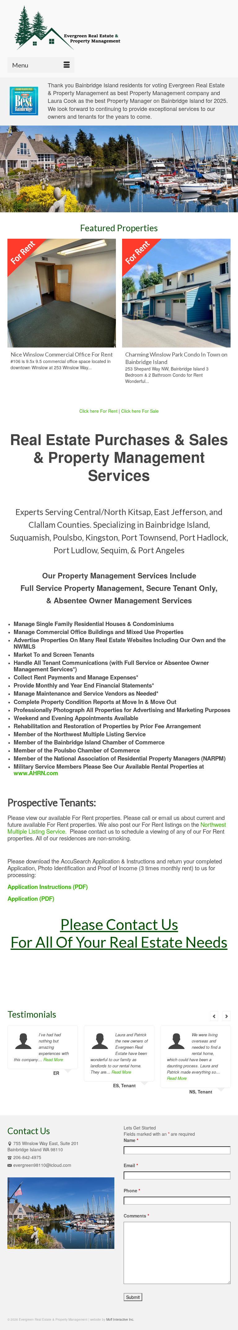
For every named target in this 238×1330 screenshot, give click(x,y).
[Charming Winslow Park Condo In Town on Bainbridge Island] (176, 293)
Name (131, 1140)
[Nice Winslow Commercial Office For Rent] (61, 293)
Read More (53, 1059)
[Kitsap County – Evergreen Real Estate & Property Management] (119, 27)
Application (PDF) (30, 898)
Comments (136, 1216)
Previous (12, 318)
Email (131, 1165)
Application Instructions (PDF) (47, 886)
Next (225, 318)
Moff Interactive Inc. (120, 1319)
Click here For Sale (140, 411)
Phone (132, 1190)
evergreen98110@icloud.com (42, 1165)
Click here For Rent (98, 411)
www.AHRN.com (36, 773)
